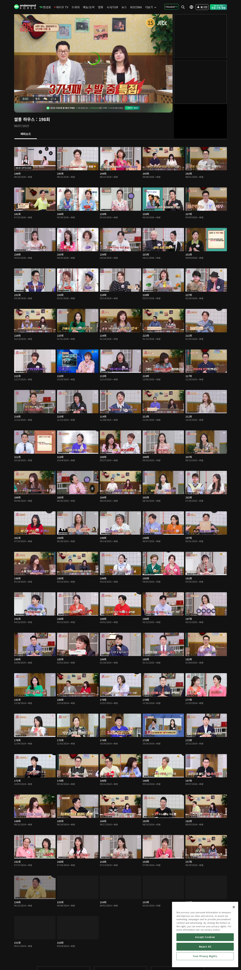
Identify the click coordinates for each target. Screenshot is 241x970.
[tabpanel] (120, 549)
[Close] (234, 907)
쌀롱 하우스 (24, 119)
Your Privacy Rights (205, 956)
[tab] (25, 134)
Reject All (205, 946)
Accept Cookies (205, 937)
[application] (93, 58)
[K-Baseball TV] (171, 7)
